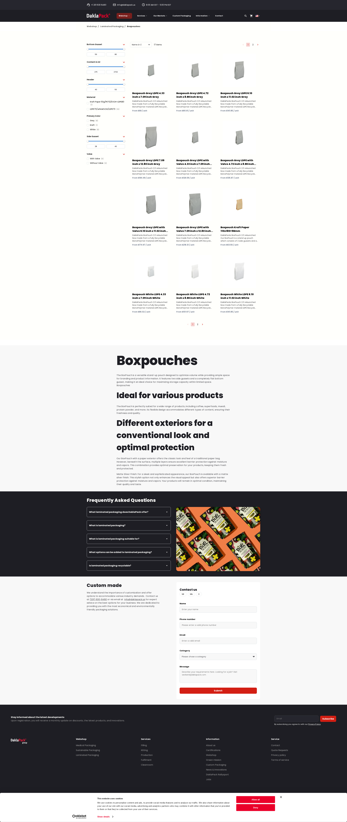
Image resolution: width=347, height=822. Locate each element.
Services (141, 16)
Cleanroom (147, 764)
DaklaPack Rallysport (217, 774)
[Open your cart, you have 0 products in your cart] (251, 15)
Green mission (213, 760)
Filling (144, 745)
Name (183, 603)
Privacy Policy (314, 724)
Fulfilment (146, 760)
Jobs (208, 779)
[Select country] (258, 16)
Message (184, 666)
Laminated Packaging (112, 26)
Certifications (213, 750)
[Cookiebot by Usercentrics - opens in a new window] (79, 817)
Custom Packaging (182, 16)
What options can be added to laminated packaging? (120, 552)
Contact (219, 16)
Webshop (123, 16)
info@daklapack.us (126, 5)
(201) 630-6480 (98, 599)
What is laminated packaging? (107, 525)
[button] (106, 44)
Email (182, 635)
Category (185, 650)
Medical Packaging (86, 745)
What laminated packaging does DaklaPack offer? (118, 512)
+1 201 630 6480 (98, 5)
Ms (191, 594)
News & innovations (216, 769)
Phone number (187, 619)
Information (202, 16)
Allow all (256, 799)
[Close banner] (281, 797)
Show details (103, 817)
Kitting (144, 750)
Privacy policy (278, 755)
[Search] (245, 15)
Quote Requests (279, 750)
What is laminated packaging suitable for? (114, 538)
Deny (255, 807)
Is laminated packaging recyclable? (110, 565)
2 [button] (252, 44)
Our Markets (159, 16)
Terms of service (280, 760)
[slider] (88, 49)
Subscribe (328, 718)
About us (210, 745)
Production (147, 755)
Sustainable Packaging (88, 750)
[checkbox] (106, 103)
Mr (183, 594)
